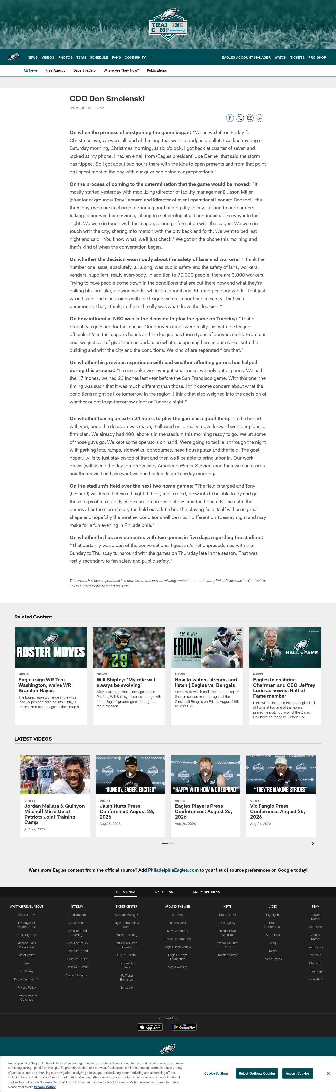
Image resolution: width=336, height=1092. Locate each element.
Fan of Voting (26, 955)
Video (273, 906)
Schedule (126, 987)
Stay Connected (177, 930)
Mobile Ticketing (126, 934)
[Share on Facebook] (230, 120)
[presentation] (314, 844)
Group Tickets (126, 955)
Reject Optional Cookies (257, 1073)
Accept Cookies (298, 1073)
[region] (168, 1074)
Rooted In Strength (26, 979)
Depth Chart (315, 926)
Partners (315, 955)
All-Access (273, 934)
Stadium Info (77, 914)
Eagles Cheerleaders (177, 946)
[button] (164, 843)
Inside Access (273, 959)
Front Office (315, 947)
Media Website (177, 967)
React (272, 951)
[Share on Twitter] (240, 120)
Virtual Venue (77, 922)
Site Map (177, 914)
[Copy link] (259, 118)
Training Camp (227, 955)
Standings (315, 971)
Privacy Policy (26, 987)
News (227, 906)
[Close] (328, 1073)
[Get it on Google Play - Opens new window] (184, 1029)
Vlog (273, 943)
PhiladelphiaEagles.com (173, 870)
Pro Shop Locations (178, 938)
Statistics (315, 963)
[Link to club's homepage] (14, 57)
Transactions (315, 979)
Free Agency (227, 922)
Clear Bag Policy (77, 943)
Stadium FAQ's (77, 959)
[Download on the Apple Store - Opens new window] (150, 1027)
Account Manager (126, 914)
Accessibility (26, 914)
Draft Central (227, 914)
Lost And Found (77, 951)
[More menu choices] (152, 57)
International (177, 922)
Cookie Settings (216, 1073)
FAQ (26, 963)
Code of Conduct (77, 975)
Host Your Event (77, 967)
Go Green (26, 971)
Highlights (273, 914)
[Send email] (250, 120)
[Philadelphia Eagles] (168, 1049)
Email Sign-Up (26, 934)
